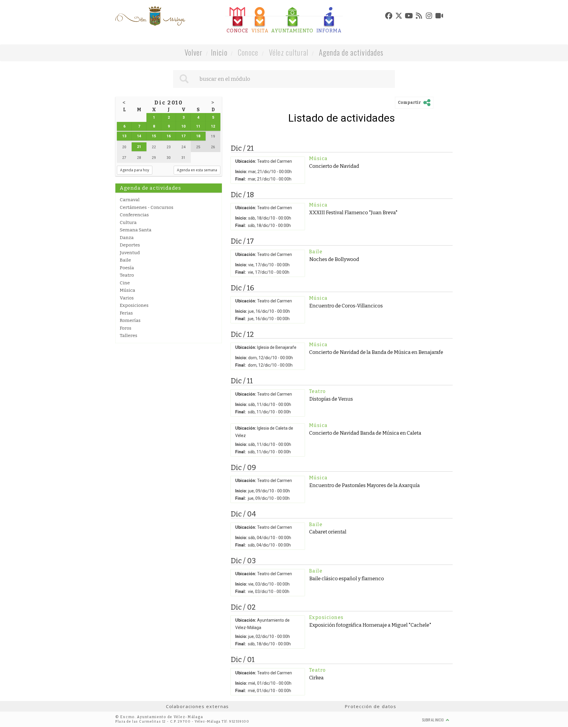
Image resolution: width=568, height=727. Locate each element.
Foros (125, 328)
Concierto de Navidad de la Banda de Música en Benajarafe (376, 352)
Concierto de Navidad (334, 166)
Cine (125, 283)
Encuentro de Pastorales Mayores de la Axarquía (364, 485)
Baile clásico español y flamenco (346, 578)
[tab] (237, 20)
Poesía (127, 267)
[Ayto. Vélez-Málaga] (150, 16)
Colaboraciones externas (197, 706)
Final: (240, 179)
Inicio (219, 52)
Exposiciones (134, 305)
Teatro (127, 275)
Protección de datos (370, 706)
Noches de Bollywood (334, 259)
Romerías (130, 320)
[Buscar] (184, 79)
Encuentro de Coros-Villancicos (346, 306)
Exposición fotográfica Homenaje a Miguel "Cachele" (370, 625)
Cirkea (316, 678)
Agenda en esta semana (197, 170)
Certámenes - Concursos (146, 207)
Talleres (128, 335)
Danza (127, 237)
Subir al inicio (433, 719)
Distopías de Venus (331, 399)
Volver (194, 52)
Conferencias (134, 214)
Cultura (128, 222)
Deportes (130, 245)
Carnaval (130, 199)
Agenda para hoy (134, 170)
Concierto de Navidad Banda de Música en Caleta (365, 433)
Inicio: (241, 171)
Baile (125, 260)
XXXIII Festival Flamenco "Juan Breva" (353, 212)
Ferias (126, 313)
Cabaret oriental (327, 532)
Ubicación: (245, 161)
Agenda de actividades (351, 52)
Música (127, 290)
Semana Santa (135, 230)
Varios (127, 298)
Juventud (130, 252)
